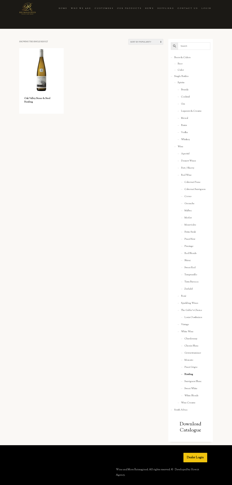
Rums (184, 125)
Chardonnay (190, 338)
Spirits (181, 82)
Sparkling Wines (189, 303)
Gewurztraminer (192, 353)
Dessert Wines (188, 161)
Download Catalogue (190, 427)
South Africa (180, 410)
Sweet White (190, 388)
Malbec (188, 210)
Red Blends (190, 253)
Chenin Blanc (191, 346)
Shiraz (187, 260)
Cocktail (185, 97)
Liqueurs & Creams (191, 111)
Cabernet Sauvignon (195, 189)
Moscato (188, 360)
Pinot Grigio (190, 367)
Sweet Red (189, 267)
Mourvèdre (190, 225)
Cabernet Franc (192, 182)
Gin (183, 104)
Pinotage (188, 246)
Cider (181, 70)
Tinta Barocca (191, 282)
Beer (180, 64)
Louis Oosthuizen (193, 317)
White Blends (191, 395)
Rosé (183, 296)
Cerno (187, 196)
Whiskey (185, 139)
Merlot (188, 218)
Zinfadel (188, 289)
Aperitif (185, 154)
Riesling (188, 374)
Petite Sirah (190, 232)
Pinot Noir (189, 239)
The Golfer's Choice (191, 310)
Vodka (184, 132)
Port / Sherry (187, 168)
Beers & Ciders (182, 57)
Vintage (185, 324)
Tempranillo (190, 274)
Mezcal (184, 118)
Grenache (189, 203)
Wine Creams (188, 403)
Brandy (185, 89)
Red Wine (186, 175)
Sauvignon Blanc (193, 381)
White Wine (187, 331)
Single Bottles (181, 76)
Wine (180, 146)
